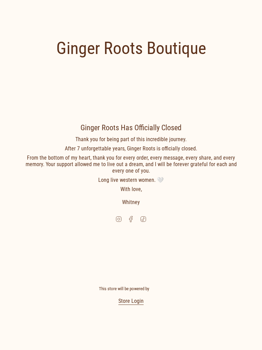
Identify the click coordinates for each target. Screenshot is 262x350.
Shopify (156, 288)
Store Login (131, 301)
